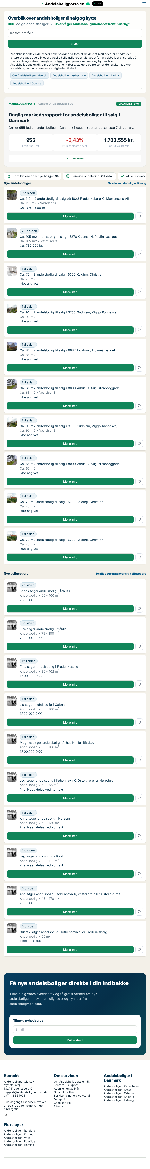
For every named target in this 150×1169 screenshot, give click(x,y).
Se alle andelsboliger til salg (127, 183)
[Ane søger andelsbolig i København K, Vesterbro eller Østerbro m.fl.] (12, 895)
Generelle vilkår (64, 1092)
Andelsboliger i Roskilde (19, 1141)
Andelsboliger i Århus (117, 1089)
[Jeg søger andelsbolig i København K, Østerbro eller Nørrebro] (12, 781)
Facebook (6, 1116)
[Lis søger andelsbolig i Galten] (12, 706)
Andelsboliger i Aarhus (106, 75)
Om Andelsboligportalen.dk (29, 75)
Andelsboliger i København (69, 75)
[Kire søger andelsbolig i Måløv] (12, 630)
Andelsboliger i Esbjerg (119, 1100)
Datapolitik (61, 1099)
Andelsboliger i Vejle (17, 1137)
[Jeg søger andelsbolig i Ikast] (12, 857)
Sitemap (59, 1106)
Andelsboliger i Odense (26, 83)
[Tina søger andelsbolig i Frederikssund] (12, 668)
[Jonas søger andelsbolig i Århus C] (12, 592)
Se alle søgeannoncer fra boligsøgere (121, 573)
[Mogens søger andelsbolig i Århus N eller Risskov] (12, 744)
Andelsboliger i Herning (19, 1144)
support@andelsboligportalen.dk (25, 1092)
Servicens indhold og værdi (72, 1095)
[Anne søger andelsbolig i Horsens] (12, 819)
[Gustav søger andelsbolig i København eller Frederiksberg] (12, 933)
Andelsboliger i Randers (19, 1130)
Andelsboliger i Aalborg (119, 1096)
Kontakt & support (66, 1085)
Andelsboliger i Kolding (19, 1134)
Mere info (70, 216)
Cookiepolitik (62, 1102)
